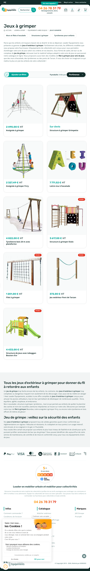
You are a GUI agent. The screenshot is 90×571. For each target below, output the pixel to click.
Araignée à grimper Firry (17, 186)
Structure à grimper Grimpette (64, 130)
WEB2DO (83, 563)
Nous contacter (80, 2)
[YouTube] (84, 556)
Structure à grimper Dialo (61, 242)
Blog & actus (68, 2)
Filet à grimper (13, 297)
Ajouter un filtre (18, 74)
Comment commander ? (13, 513)
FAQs (59, 2)
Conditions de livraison (13, 517)
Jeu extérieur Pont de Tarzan (63, 297)
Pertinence (74, 74)
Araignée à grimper (15, 130)
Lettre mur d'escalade (60, 186)
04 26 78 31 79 (49, 8)
